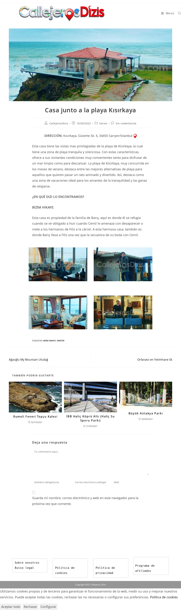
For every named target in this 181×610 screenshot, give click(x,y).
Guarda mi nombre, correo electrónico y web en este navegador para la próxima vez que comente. (85, 501)
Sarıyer (60, 340)
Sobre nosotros (27, 562)
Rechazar (30, 607)
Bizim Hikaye (49, 340)
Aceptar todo (10, 607)
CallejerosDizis (58, 123)
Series (103, 123)
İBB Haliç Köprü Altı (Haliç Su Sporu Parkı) (90, 418)
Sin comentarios (126, 123)
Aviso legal (24, 567)
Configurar (48, 607)
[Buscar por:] (178, 13)
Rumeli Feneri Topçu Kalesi (35, 416)
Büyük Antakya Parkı (146, 413)
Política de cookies (164, 597)
